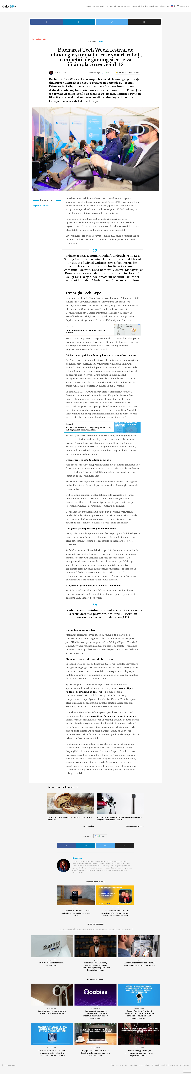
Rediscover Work (164, 6)
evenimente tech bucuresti (105, 929)
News (101, 42)
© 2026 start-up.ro (9, 1065)
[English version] (172, 6)
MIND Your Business (123, 6)
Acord (140, 1065)
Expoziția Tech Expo (41, 206)
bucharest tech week (67, 929)
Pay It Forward (111, 6)
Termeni (159, 1065)
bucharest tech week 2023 (85, 929)
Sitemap (171, 1065)
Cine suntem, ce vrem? (120, 1065)
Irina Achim (60, 72)
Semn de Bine (100, 6)
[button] (175, 6)
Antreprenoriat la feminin (139, 6)
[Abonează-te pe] (107, 73)
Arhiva (178, 1065)
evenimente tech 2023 (124, 929)
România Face (153, 6)
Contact (186, 1065)
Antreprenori (91, 6)
